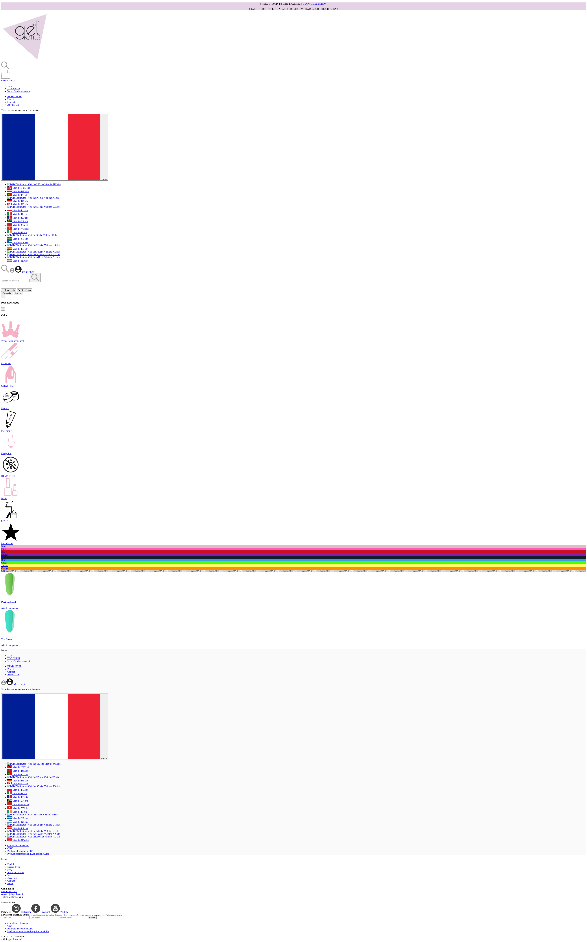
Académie (12, 878)
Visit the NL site (51, 251)
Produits (11, 864)
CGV (10, 848)
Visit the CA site (20, 204)
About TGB (13, 104)
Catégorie (7, 293)
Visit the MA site (20, 225)
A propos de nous (15, 872)
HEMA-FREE (14, 96)
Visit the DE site (20, 201)
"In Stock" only (24, 290)
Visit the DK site (20, 191)
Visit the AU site (52, 257)
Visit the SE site (20, 239)
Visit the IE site (19, 232)
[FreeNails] (24, 60)
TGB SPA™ (13, 88)
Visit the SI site (49, 235)
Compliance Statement (18, 845)
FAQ (9, 869)
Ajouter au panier (9, 608)
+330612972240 (9, 891)
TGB (9, 85)
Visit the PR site (51, 198)
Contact (11, 102)
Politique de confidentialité (20, 851)
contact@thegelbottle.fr (12, 894)
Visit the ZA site (20, 221)
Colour (18, 293)
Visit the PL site (20, 210)
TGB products (8, 290)
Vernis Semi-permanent (18, 91)
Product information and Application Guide (28, 853)
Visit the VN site (20, 228)
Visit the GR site (20, 242)
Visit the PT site (20, 195)
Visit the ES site (20, 249)
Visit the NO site (20, 261)
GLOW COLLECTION (315, 3)
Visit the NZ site (52, 254)
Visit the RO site (20, 217)
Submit (92, 918)
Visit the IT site (19, 214)
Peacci (10, 99)
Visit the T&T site (21, 187)
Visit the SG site (51, 207)
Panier (10, 883)
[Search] (5, 271)
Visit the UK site (52, 184)
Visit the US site (51, 245)
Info (9, 875)
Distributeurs (13, 867)
